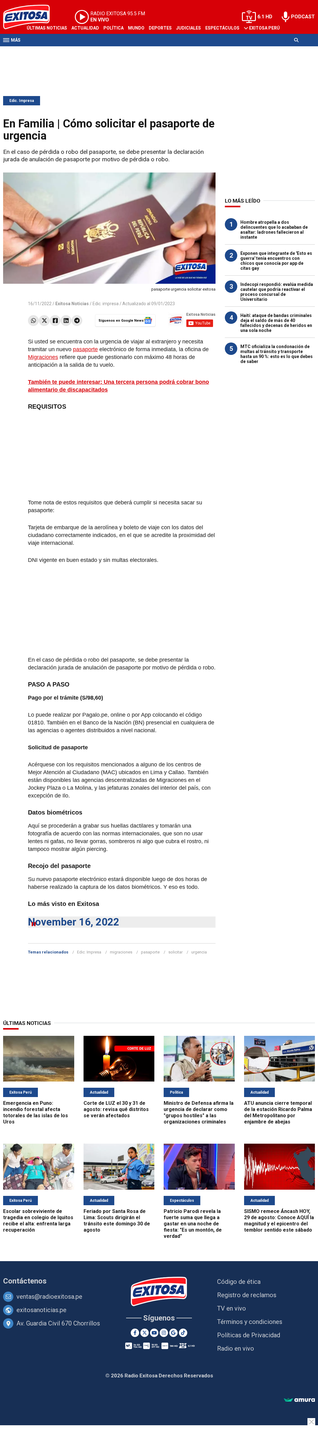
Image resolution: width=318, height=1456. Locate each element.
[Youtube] (154, 1333)
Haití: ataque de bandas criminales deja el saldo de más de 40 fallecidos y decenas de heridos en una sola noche (276, 323)
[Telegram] (76, 320)
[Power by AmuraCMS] (299, 1400)
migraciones (121, 952)
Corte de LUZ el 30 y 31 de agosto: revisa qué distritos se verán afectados (116, 1109)
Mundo (136, 27)
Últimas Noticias (47, 27)
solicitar (175, 952)
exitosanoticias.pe (41, 1310)
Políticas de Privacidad (248, 1335)
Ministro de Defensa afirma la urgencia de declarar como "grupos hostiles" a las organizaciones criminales (199, 1112)
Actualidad (85, 27)
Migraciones (43, 357)
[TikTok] (183, 1333)
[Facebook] (55, 320)
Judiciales (188, 27)
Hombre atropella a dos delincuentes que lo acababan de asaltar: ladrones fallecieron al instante (274, 230)
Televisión (39, 52)
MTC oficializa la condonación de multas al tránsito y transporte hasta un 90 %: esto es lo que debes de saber (276, 354)
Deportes (160, 27)
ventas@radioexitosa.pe (49, 1296)
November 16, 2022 (73, 922)
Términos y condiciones (249, 1321)
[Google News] (173, 1333)
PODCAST (303, 17)
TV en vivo (231, 1308)
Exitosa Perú (264, 27)
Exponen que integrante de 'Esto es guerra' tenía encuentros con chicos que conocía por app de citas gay (276, 261)
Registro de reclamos (246, 1295)
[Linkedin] (66, 320)
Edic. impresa (106, 303)
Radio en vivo (235, 1348)
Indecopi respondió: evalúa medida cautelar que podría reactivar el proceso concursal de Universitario (276, 292)
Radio (62, 52)
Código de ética (239, 1281)
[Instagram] (164, 1333)
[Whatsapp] (33, 320)
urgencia (199, 952)
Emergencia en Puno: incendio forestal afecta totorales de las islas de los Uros (35, 1112)
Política (113, 27)
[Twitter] (44, 320)
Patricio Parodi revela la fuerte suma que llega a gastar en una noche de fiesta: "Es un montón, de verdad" (193, 1223)
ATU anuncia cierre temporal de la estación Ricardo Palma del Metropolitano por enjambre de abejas (278, 1112)
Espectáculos (222, 27)
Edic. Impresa (21, 101)
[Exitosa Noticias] (159, 1292)
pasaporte (85, 349)
